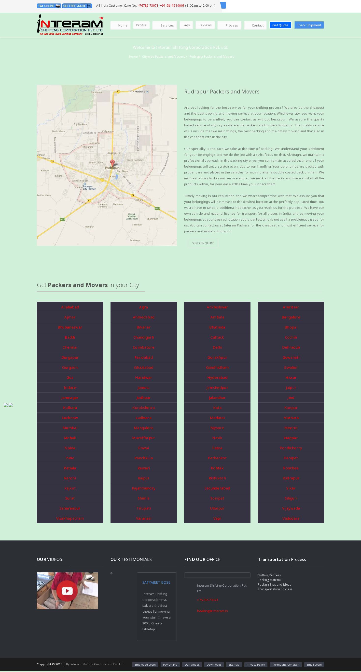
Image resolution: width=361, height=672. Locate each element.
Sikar (291, 488)
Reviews (205, 25)
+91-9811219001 (172, 5)
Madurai (217, 417)
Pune (70, 457)
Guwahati (291, 357)
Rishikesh (217, 477)
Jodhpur (144, 397)
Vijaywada (291, 508)
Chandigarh (143, 337)
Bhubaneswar (70, 327)
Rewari (144, 467)
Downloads (214, 664)
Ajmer (70, 317)
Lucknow (70, 417)
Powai (143, 447)
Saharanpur (70, 508)
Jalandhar (217, 397)
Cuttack (217, 337)
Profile (141, 25)
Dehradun (291, 347)
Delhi (217, 347)
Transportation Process (275, 589)
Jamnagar (69, 397)
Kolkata (70, 407)
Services (167, 25)
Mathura (291, 417)
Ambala (217, 317)
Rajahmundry (143, 488)
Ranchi (70, 477)
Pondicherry (291, 447)
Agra (143, 306)
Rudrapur (291, 477)
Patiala (70, 467)
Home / (134, 56)
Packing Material (270, 580)
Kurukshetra (143, 407)
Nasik (217, 437)
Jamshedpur (217, 387)
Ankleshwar (217, 306)
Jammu (144, 387)
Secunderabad (217, 488)
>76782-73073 (148, 5)
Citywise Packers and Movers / (164, 56)
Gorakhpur (217, 357)
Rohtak (217, 467)
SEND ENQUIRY (203, 243)
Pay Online (170, 664)
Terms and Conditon (285, 664)
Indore (70, 387)
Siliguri (291, 498)
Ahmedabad (144, 317)
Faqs (186, 25)
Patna (217, 447)
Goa (70, 377)
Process (232, 25)
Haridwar (143, 377)
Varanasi (143, 518)
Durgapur (70, 357)
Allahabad (70, 306)
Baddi (70, 337)
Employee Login (145, 664)
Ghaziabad (143, 367)
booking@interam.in (212, 611)
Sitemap (234, 664)
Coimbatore (143, 347)
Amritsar (291, 306)
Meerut (291, 427)
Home (122, 25)
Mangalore (143, 427)
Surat (70, 498)
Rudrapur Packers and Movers (212, 56)
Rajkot (70, 488)
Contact (258, 25)
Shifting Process (269, 575)
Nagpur (291, 437)
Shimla (144, 498)
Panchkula (144, 457)
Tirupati (143, 508)
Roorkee (291, 467)
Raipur (144, 477)
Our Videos (192, 664)
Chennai (70, 347)
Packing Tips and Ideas (274, 584)
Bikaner (144, 327)
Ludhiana (144, 417)
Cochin (291, 337)
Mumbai (70, 427)
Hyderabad (217, 377)
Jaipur (291, 387)
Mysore (217, 427)
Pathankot (217, 457)
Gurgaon (70, 367)
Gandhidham (217, 367)
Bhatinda (217, 327)
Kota (217, 407)
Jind (291, 397)
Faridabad (144, 357)
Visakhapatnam (70, 518)
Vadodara (290, 518)
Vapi (217, 518)
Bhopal (291, 327)
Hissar (291, 377)
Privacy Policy (256, 664)
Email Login (314, 664)
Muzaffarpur (143, 437)
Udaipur (217, 508)
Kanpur (291, 407)
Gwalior (291, 367)
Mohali (70, 437)
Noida (70, 447)
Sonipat (217, 498)
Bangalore (291, 317)
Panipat (291, 457)
